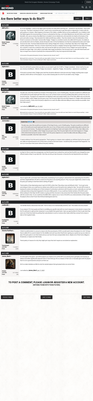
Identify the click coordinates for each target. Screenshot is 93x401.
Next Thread (87, 297)
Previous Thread (7, 297)
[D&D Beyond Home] (7, 7)
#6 (90, 174)
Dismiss (88, 2)
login (46, 282)
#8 (90, 227)
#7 (90, 202)
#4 (90, 117)
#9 (90, 253)
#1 (90, 25)
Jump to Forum (47, 297)
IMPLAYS (30, 122)
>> (33, 121)
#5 (90, 148)
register (59, 282)
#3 (90, 89)
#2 (90, 63)
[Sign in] (86, 7)
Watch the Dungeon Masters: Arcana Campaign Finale (42, 2)
